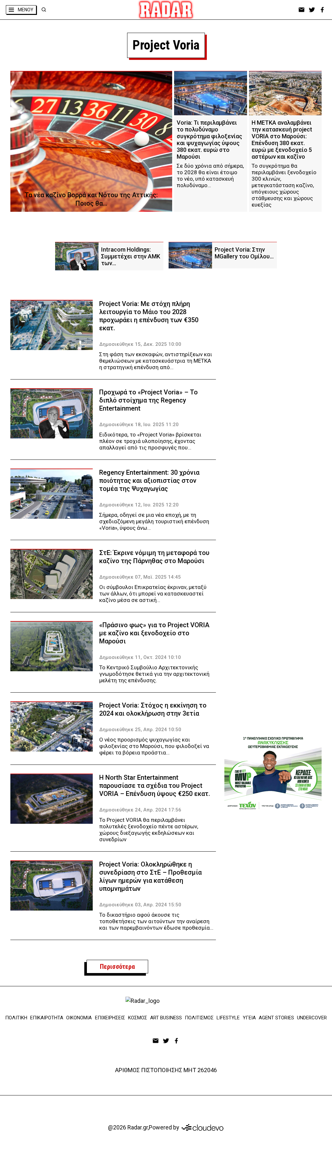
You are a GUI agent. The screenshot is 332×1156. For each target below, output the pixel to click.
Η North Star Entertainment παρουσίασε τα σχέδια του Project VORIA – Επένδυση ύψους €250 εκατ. (154, 786)
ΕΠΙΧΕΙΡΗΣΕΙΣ (110, 1018)
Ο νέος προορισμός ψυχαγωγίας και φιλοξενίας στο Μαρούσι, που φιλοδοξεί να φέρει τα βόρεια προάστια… (154, 746)
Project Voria (166, 45)
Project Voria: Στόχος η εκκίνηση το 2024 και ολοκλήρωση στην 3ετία (153, 709)
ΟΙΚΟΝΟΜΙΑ (79, 1018)
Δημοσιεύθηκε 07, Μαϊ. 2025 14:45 (140, 577)
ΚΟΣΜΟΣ (137, 1018)
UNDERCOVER (312, 1018)
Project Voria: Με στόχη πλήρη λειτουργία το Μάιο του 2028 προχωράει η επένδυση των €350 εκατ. (148, 316)
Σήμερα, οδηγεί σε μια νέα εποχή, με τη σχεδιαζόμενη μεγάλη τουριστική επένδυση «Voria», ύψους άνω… (154, 521)
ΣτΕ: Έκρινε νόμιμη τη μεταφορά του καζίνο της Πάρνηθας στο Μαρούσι (154, 557)
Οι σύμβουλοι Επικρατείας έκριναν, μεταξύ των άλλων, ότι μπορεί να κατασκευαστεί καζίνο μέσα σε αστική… (153, 593)
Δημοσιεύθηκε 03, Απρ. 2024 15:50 (140, 905)
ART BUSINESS (166, 1018)
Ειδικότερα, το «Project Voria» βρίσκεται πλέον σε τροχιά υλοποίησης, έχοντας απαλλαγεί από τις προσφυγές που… (150, 441)
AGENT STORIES (276, 1018)
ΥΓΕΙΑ (249, 1018)
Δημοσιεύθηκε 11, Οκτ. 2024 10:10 (140, 657)
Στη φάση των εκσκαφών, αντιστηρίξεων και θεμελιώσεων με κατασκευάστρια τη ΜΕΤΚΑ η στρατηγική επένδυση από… (155, 360)
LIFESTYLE (228, 1018)
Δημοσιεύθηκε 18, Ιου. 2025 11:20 (139, 424)
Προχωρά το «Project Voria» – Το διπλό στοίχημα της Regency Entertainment (148, 400)
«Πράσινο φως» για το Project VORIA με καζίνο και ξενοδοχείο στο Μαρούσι (154, 633)
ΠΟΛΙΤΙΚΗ (16, 1018)
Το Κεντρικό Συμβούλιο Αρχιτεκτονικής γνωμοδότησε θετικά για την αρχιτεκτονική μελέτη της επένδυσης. (154, 674)
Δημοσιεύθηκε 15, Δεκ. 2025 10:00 (140, 344)
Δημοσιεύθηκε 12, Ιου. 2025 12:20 (139, 505)
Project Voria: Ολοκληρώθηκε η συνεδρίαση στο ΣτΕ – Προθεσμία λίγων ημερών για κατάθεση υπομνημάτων (150, 876)
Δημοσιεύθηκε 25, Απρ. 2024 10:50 (140, 729)
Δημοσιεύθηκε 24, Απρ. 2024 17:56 (140, 810)
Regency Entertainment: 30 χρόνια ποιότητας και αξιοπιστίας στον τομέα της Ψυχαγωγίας (149, 481)
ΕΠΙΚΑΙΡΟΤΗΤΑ (46, 1018)
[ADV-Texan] (273, 772)
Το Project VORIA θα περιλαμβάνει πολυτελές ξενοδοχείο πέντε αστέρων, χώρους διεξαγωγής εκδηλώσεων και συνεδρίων (148, 830)
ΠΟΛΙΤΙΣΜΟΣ (199, 1018)
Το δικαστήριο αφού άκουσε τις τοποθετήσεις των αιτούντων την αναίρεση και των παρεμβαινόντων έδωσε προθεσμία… (156, 921)
